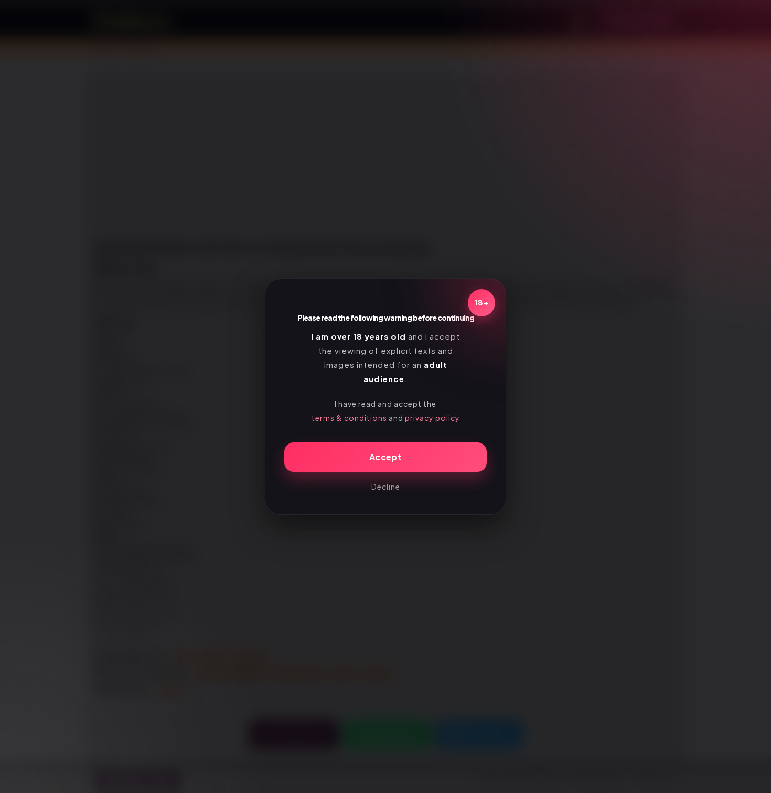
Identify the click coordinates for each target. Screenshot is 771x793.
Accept (385, 456)
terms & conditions (349, 417)
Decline (385, 486)
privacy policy (432, 417)
